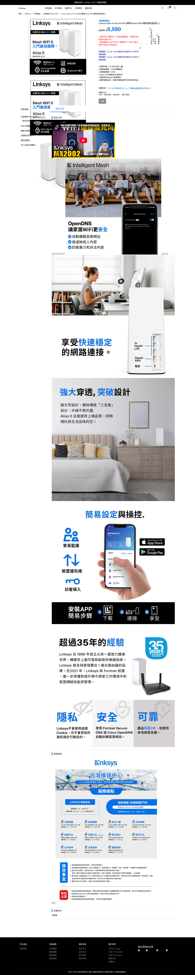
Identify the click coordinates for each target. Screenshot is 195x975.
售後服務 (53, 952)
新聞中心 (112, 962)
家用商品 (23, 949)
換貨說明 (82, 958)
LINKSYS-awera (115, 955)
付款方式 (82, 952)
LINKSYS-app (114, 949)
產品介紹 (60, 109)
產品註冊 (53, 958)
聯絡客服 (53, 955)
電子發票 (82, 955)
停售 (102, 101)
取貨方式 (82, 949)
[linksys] (32, 8)
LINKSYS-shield (115, 952)
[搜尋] (162, 8)
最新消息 (112, 958)
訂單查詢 (53, 949)
